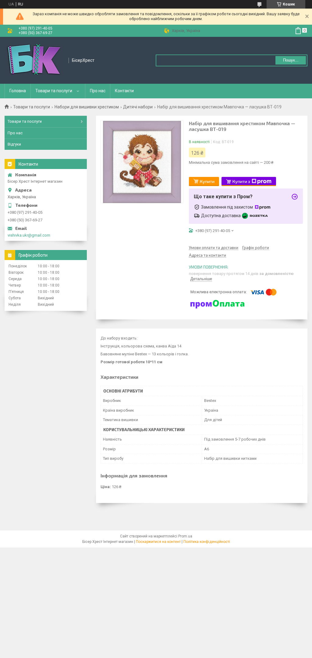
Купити (207, 181)
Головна (17, 90)
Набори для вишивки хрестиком (87, 106)
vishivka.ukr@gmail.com (29, 235)
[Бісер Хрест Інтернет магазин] (35, 60)
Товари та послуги (53, 90)
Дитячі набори (138, 106)
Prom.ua (185, 536)
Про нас (97, 90)
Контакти (124, 90)
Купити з (241, 181)
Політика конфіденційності (206, 542)
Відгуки (14, 144)
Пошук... (291, 60)
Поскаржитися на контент (158, 542)
